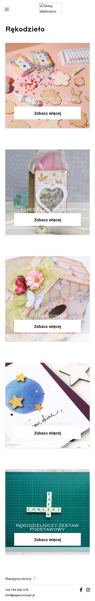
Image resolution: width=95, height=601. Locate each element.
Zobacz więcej (47, 113)
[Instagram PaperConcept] (88, 590)
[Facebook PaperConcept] (81, 590)
